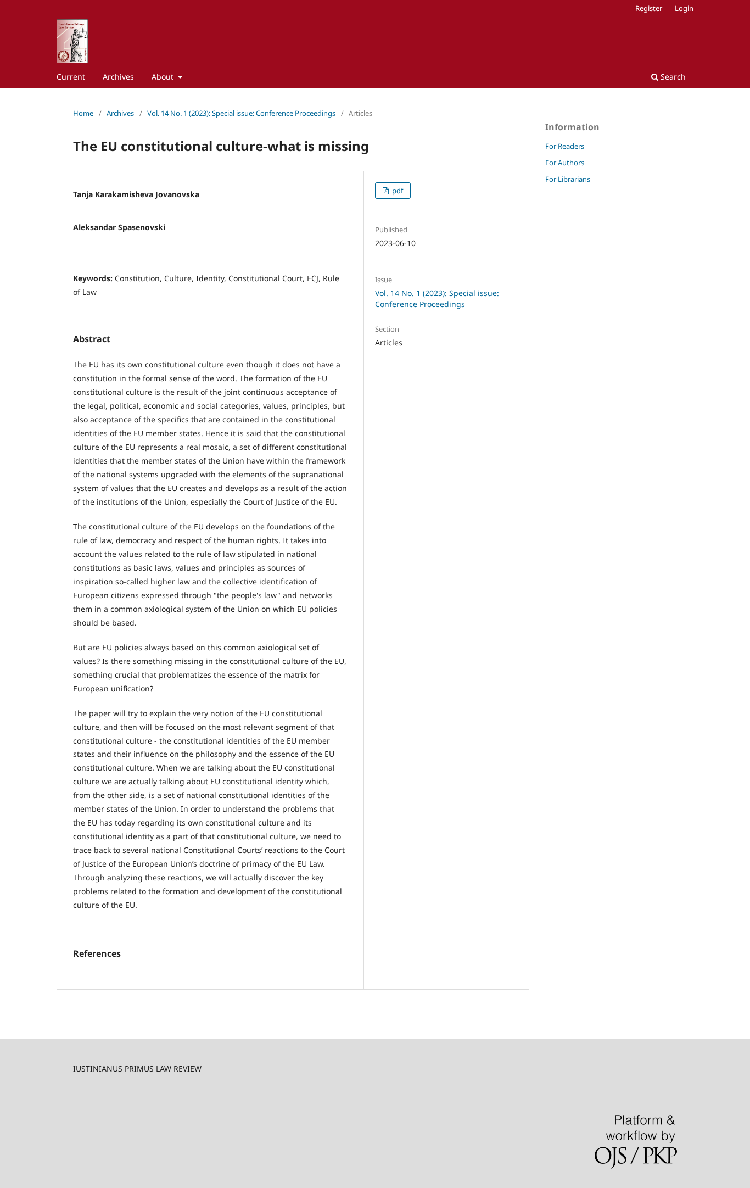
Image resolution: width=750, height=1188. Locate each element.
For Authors (564, 163)
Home (83, 113)
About (164, 76)
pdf (396, 191)
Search (672, 76)
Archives (118, 76)
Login (684, 8)
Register (648, 8)
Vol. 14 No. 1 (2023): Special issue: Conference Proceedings (241, 113)
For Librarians (567, 179)
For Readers (564, 146)
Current (71, 76)
